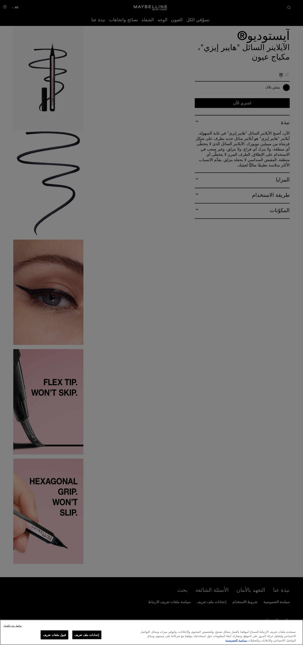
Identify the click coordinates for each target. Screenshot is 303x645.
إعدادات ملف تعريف (87, 634)
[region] (151, 632)
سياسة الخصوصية (236, 640)
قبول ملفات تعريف (54, 634)
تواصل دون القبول (12, 625)
